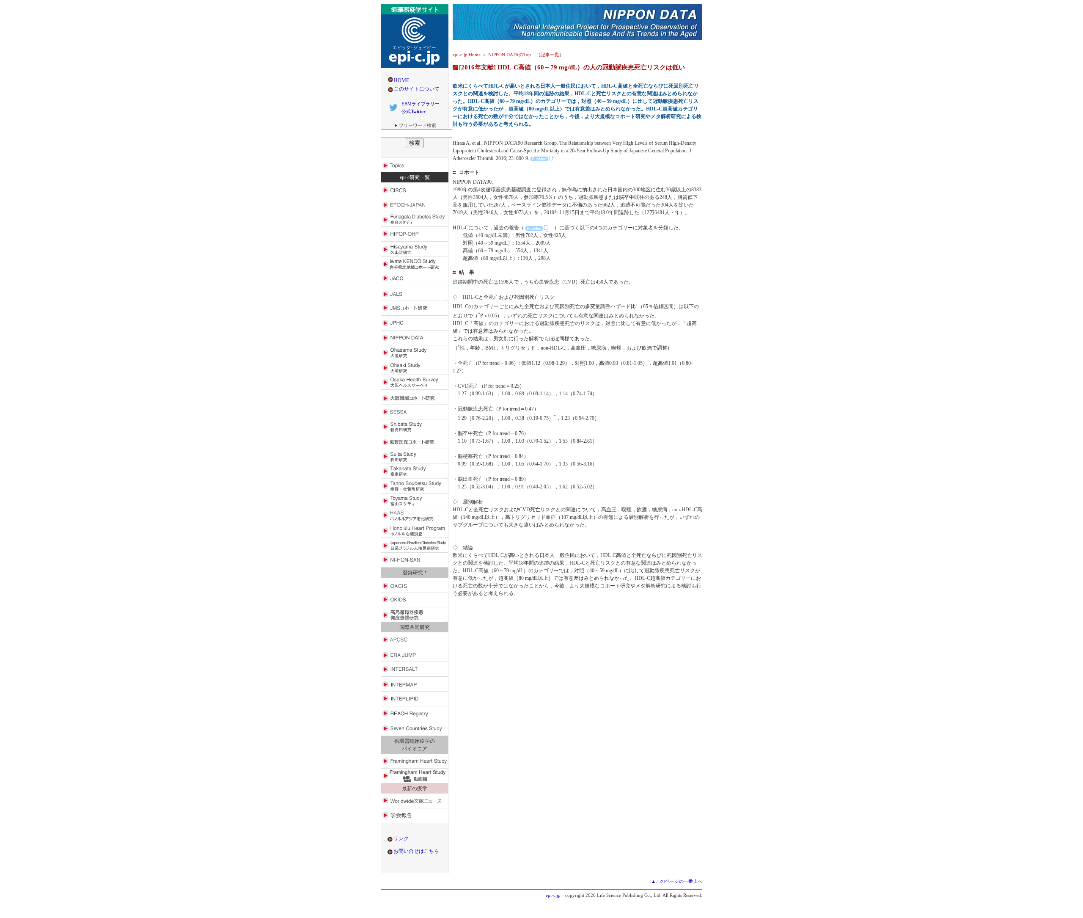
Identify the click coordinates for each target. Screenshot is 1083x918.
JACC (414, 278)
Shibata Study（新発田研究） (414, 426)
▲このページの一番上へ (676, 881)
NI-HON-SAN (414, 560)
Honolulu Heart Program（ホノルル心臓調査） (414, 530)
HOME (401, 80)
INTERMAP (414, 684)
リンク (401, 838)
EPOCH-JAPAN (414, 204)
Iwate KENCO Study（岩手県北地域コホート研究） (414, 263)
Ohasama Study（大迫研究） (414, 352)
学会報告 (414, 815)
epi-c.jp (553, 895)
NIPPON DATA (414, 338)
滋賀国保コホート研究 (414, 441)
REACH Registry (414, 713)
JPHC (414, 323)
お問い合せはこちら (416, 851)
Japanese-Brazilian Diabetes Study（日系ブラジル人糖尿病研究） (414, 545)
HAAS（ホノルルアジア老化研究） (414, 515)
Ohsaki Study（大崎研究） (414, 367)
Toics (414, 164)
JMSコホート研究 (414, 308)
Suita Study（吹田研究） (414, 456)
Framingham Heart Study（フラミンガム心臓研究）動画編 (414, 776)
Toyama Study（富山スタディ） (414, 500)
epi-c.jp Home (467, 54)
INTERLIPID (414, 699)
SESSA (414, 412)
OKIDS (414, 600)
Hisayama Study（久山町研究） (414, 249)
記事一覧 (550, 54)
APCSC (414, 639)
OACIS (414, 585)
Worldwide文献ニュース (414, 801)
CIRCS (414, 189)
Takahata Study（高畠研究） (414, 471)
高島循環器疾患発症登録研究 (414, 614)
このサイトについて (417, 89)
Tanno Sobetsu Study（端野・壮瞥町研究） (414, 486)
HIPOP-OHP (414, 234)
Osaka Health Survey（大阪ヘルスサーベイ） (414, 382)
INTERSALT (414, 669)
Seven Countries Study (414, 728)
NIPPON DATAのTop (509, 54)
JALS (414, 293)
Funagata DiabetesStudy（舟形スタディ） (414, 219)
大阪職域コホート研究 (414, 397)
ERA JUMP (414, 654)
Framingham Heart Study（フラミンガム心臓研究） (414, 761)
